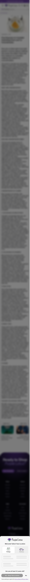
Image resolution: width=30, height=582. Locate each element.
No (26, 575)
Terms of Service (18, 579)
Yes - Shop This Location (12, 575)
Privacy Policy (25, 579)
